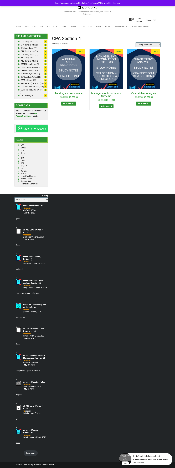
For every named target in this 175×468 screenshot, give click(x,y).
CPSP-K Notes (26, 80)
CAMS (63, 26)
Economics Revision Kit (33, 206)
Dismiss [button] (117, 3)
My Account (152, 20)
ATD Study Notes (27, 58)
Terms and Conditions (29, 184)
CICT (22, 156)
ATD (41, 26)
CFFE (90, 26)
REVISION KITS (121, 26)
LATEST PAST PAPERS (140, 26)
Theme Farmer (48, 465)
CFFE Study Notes (28, 71)
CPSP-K (73, 26)
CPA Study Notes (27, 42)
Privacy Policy (26, 179)
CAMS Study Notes (28, 64)
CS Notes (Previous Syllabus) (32, 90)
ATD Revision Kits (28, 61)
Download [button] (70, 103)
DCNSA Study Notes (29, 77)
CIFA (34, 26)
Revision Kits (26, 181)
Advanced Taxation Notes (34, 382)
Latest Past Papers (28, 176)
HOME (18, 26)
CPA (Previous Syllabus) (30, 87)
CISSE (82, 26)
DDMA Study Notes (28, 74)
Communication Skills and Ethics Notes (150, 459)
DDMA (98, 26)
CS (48, 26)
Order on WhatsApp (34, 128)
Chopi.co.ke (87, 7)
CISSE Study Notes (28, 67)
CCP (55, 26)
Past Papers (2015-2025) (31, 83)
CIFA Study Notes (28, 51)
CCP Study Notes (27, 54)
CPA (27, 26)
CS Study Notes (27, 48)
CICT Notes (25, 96)
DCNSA (108, 26)
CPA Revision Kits (28, 45)
